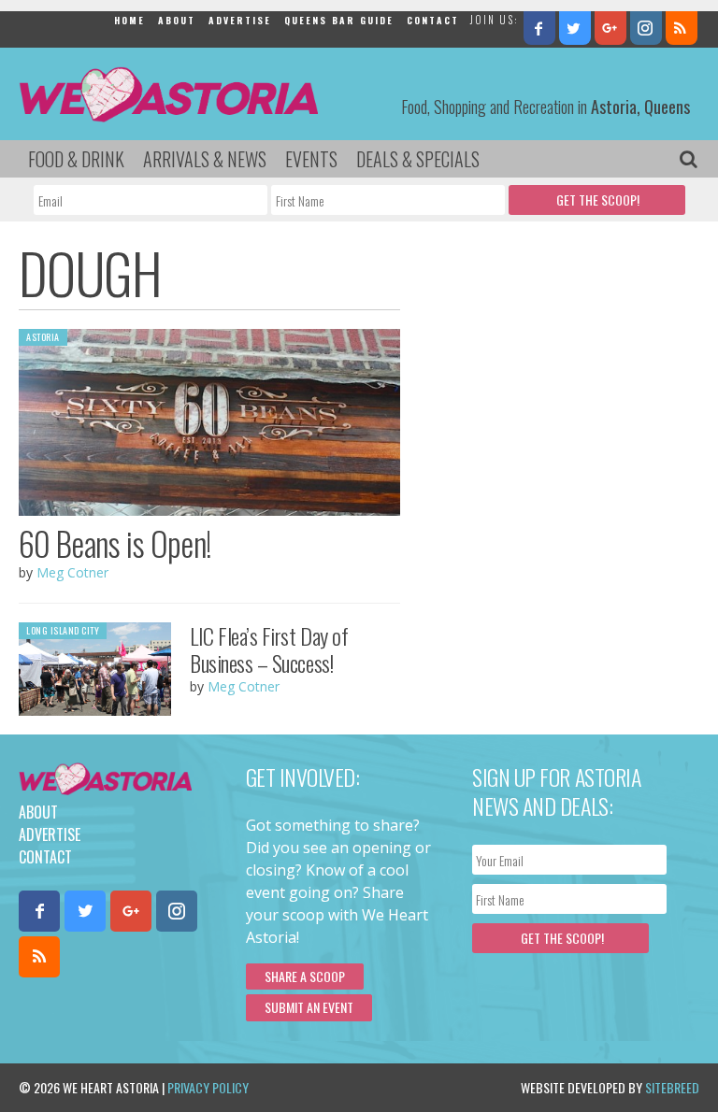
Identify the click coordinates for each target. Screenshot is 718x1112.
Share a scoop (305, 976)
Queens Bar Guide (339, 20)
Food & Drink (76, 159)
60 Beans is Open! (115, 543)
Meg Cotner (72, 572)
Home (129, 20)
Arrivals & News (204, 159)
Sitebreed (672, 1087)
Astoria (43, 337)
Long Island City (62, 630)
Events (311, 159)
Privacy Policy (208, 1087)
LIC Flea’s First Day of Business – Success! (269, 649)
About (176, 20)
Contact (433, 20)
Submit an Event (309, 1007)
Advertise (239, 20)
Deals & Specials (418, 159)
